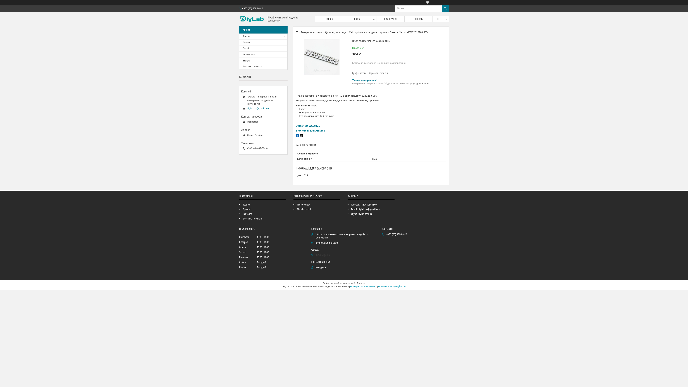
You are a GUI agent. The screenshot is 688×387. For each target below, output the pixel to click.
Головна (329, 19)
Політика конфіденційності (392, 286)
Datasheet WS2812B (308, 125)
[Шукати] (445, 8)
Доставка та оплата (252, 66)
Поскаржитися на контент (363, 286)
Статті (246, 48)
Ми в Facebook (304, 209)
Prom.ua (361, 283)
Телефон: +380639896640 (364, 204)
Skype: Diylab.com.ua (361, 214)
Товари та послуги (311, 32)
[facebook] (297, 136)
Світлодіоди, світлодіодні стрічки (368, 32)
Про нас (247, 209)
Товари (356, 19)
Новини (246, 42)
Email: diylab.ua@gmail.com (365, 209)
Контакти (418, 19)
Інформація (390, 19)
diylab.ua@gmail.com (258, 108)
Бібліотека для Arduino (310, 130)
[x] (301, 136)
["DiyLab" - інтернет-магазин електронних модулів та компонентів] (252, 19)
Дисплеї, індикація (336, 32)
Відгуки (246, 60)
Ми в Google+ (303, 204)
